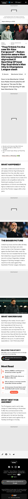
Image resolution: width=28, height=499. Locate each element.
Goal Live (9, 474)
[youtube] (19, 467)
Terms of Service (13, 471)
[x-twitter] (12, 467)
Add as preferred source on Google (13, 358)
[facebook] (9, 467)
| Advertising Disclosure (11, 17)
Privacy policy (21, 471)
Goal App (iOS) (21, 472)
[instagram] (15, 467)
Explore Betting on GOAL (8, 21)
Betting (14, 474)
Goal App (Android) (12, 472)
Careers (5, 472)
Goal (9, 489)
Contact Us (6, 471)
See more (14, 392)
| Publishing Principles (20, 17)
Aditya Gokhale (3, 43)
